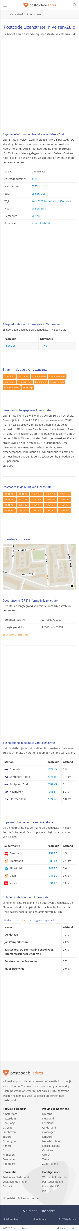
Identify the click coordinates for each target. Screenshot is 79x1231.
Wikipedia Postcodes (54, 1177)
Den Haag (9, 1123)
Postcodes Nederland (16, 1177)
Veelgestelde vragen (15, 1181)
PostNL (46, 1190)
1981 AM (9, 346)
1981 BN (36, 493)
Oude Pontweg (11, 387)
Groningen (9, 1141)
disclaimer (59, 1228)
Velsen (36, 216)
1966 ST (52, 791)
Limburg (47, 1136)
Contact (7, 1186)
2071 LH (52, 776)
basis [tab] (25, 920)
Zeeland (47, 1159)
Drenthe (47, 1114)
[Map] (39, 567)
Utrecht (7, 1127)
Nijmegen (9, 1154)
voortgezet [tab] (36, 920)
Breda (6, 1150)
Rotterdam (9, 1118)
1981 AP (9, 493)
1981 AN (50, 499)
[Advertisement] (39, 84)
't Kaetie (9, 376)
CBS (11, 465)
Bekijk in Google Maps (16, 634)
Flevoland (48, 1118)
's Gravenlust (57, 381)
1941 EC (52, 868)
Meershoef (40, 381)
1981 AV (64, 510)
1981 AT (50, 510)
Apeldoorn (9, 1163)
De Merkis (23, 376)
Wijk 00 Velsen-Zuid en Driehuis (51, 201)
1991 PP (52, 883)
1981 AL (23, 493)
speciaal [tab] (49, 920)
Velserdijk (28, 387)
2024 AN (52, 799)
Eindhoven (9, 1132)
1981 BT (50, 504)
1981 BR (23, 499)
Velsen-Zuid (39, 208)
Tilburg (7, 1136)
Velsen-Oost (39, 193)
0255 (34, 186)
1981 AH (36, 504)
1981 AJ (64, 504)
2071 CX (52, 769)
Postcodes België (52, 1181)
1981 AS (9, 504)
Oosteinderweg (57, 376)
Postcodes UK (50, 1186)
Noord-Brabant (51, 1141)
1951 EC (52, 853)
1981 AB (50, 493)
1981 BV (23, 504)
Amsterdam (10, 1114)
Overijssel (48, 1150)
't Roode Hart (24, 381)
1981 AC (9, 510)
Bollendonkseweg (29, 1198)
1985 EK (52, 861)
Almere (7, 1145)
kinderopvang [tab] (11, 920)
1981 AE (37, 510)
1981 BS (37, 499)
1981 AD (23, 510)
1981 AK (9, 499)
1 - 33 (43, 346)
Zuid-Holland (50, 1163)
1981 (34, 179)
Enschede (9, 1159)
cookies (72, 1228)
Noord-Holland (41, 223)
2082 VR (52, 784)
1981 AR (64, 499)
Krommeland (39, 376)
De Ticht (9, 381)
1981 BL (64, 493)
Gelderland (49, 1127)
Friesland (48, 1123)
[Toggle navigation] (5, 5)
